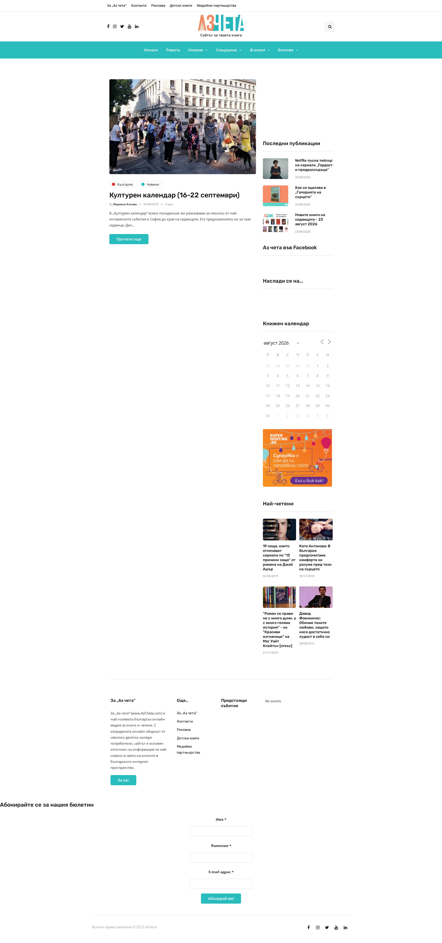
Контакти (139, 5)
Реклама (158, 5)
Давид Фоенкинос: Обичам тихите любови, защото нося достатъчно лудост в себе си (314, 625)
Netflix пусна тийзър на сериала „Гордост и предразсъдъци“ (313, 165)
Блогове (285, 50)
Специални (226, 50)
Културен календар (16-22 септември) (174, 195)
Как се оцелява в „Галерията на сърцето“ (310, 192)
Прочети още (128, 239)
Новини (195, 50)
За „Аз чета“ (117, 5)
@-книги (257, 50)
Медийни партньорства (216, 5)
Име (221, 819)
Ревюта (173, 50)
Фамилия (221, 845)
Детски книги (181, 5)
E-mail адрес (221, 872)
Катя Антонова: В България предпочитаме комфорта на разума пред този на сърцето (315, 557)
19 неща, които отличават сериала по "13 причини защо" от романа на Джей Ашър (279, 557)
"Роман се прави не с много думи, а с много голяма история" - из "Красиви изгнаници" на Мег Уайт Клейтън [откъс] (279, 629)
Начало (151, 50)
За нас (123, 780)
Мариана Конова (125, 204)
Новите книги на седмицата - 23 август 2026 (310, 219)
